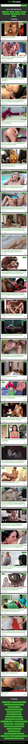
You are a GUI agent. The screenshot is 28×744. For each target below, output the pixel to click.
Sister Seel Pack (19, 724)
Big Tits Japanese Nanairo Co (18, 736)
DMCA (13, 742)
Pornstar (23, 12)
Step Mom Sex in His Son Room (14, 719)
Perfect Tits (6, 14)
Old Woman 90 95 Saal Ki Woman (14, 738)
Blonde (12, 12)
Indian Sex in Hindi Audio (14, 728)
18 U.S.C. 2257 (21, 742)
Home (4, 742)
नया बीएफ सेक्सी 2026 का (7, 721)
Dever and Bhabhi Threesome (14, 716)
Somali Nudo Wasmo (14, 707)
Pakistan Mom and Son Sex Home (14, 704)
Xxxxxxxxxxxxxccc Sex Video (14, 709)
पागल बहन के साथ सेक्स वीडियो (19, 702)
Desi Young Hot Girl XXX (14, 712)
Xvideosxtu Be (5, 736)
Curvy (23, 14)
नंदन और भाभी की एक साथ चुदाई (14, 714)
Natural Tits (5, 12)
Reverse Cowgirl (15, 14)
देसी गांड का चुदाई (6, 702)
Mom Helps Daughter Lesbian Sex (14, 733)
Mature (14, 16)
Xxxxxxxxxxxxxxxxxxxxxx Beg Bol (14, 726)
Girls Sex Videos (8, 724)
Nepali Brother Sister (14, 731)
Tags (9, 742)
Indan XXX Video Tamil (20, 721)
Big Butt (17, 12)
